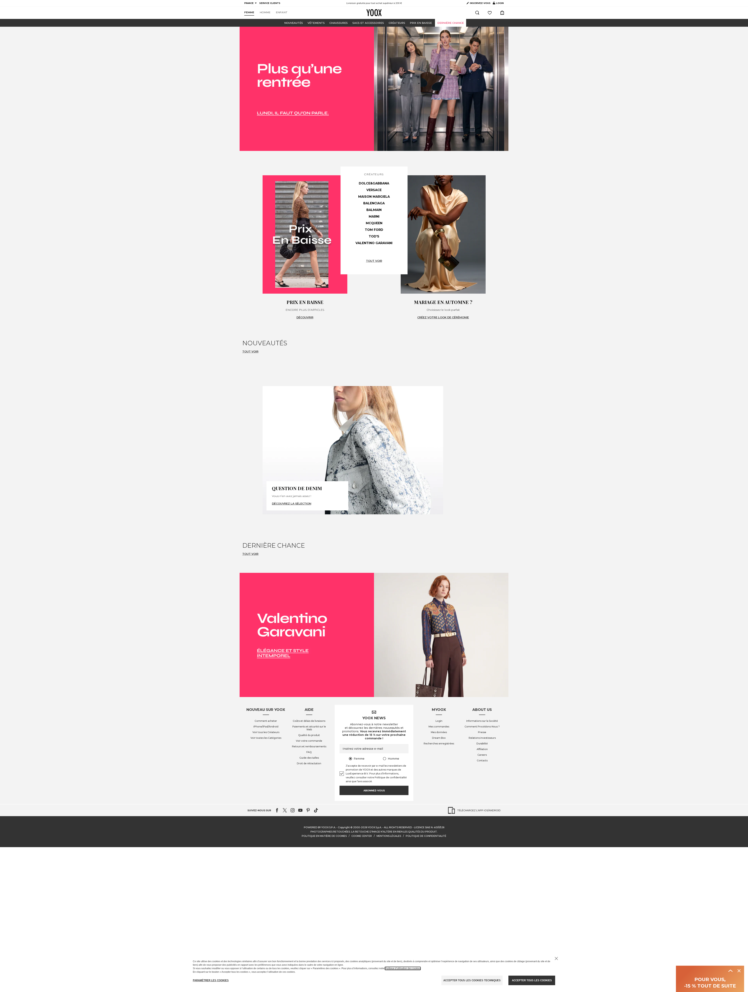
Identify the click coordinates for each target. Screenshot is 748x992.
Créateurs (397, 22)
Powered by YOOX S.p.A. (320, 827)
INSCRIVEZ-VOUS (480, 3)
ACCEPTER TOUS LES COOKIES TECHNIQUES (472, 980)
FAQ (309, 752)
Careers (482, 754)
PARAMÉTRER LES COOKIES (211, 980)
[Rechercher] (477, 13)
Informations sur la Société (482, 720)
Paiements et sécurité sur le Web (309, 728)
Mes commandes (439, 726)
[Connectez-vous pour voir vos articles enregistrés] (490, 13)
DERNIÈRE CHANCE (450, 22)
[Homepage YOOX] (374, 12)
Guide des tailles (309, 757)
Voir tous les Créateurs (265, 732)
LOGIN (498, 4)
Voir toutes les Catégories (266, 737)
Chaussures (338, 22)
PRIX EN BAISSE (421, 22)
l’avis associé (364, 781)
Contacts (482, 760)
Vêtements (316, 22)
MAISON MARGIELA (374, 196)
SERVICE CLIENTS (269, 3)
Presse (482, 732)
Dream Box (439, 737)
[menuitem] (249, 12)
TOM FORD (374, 230)
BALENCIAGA (374, 203)
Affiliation (482, 749)
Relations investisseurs (482, 737)
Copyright (344, 827)
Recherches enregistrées (439, 743)
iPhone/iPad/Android (265, 726)
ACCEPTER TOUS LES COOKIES (532, 980)
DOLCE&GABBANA (374, 183)
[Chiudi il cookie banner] (556, 958)
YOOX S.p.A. (375, 827)
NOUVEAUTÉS (293, 22)
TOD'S (374, 236)
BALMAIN (374, 210)
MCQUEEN (374, 223)
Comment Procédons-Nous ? (482, 726)
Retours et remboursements (309, 746)
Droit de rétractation (309, 763)
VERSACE (374, 190)
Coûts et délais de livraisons (309, 720)
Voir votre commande (309, 740)
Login (439, 720)
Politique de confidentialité (391, 777)
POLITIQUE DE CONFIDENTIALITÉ (426, 835)
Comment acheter (266, 720)
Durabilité (482, 743)
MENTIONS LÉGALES (389, 835)
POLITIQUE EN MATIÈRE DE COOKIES (324, 835)
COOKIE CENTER (361, 835)
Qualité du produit (309, 735)
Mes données (439, 732)
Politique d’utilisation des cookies (402, 968)
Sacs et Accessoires (368, 22)
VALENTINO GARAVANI (374, 243)
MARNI (374, 216)
